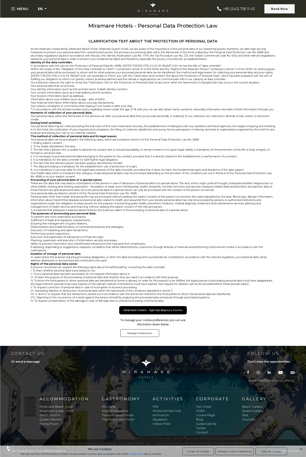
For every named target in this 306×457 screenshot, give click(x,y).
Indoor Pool (161, 424)
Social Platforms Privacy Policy (271, 380)
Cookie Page (205, 415)
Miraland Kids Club (167, 411)
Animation (161, 415)
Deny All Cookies (271, 451)
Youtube (248, 419)
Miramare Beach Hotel (56, 406)
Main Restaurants (115, 411)
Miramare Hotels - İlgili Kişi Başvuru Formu (153, 310)
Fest (245, 415)
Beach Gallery (252, 406)
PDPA (200, 411)
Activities (168, 398)
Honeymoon (49, 424)
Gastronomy (121, 398)
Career (201, 428)
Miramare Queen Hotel (56, 411)
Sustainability (206, 424)
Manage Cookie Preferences (235, 451)
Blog (199, 419)
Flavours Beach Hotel (118, 415)
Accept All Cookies (198, 451)
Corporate (212, 398)
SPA (155, 406)
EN (41, 8)
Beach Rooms (49, 415)
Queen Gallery (253, 411)
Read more (136, 453)
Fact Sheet (204, 406)
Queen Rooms (50, 419)
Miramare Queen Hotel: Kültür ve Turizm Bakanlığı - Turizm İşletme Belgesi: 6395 (200, 443)
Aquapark (160, 419)
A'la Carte (109, 406)
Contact (202, 432)
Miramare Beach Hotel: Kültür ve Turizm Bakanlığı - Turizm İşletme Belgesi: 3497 (106, 443)
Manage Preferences (139, 333)
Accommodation (64, 398)
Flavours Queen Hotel (118, 419)
